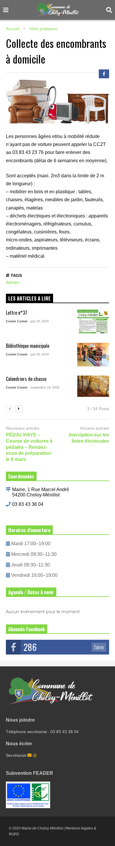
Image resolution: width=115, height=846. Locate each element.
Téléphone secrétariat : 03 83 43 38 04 (42, 731)
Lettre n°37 (16, 312)
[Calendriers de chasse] (93, 387)
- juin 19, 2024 (39, 321)
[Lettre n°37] (93, 321)
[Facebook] (104, 73)
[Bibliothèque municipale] (93, 354)
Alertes (12, 282)
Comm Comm (16, 321)
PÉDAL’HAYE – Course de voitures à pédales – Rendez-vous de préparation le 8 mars (29, 447)
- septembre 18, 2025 (44, 387)
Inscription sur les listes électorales (89, 438)
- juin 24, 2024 (39, 354)
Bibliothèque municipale (27, 345)
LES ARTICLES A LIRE (29, 298)
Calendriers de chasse (26, 378)
